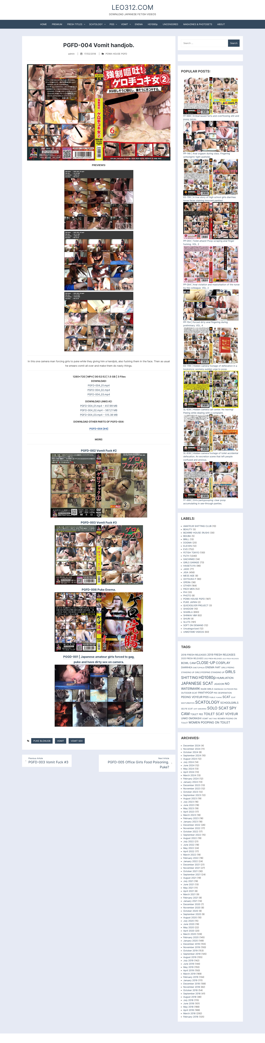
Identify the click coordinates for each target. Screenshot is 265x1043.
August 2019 (189, 957)
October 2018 (190, 990)
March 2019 (189, 973)
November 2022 (191, 828)
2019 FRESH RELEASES (221, 654)
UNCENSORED (170, 24)
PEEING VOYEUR (191, 697)
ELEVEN (187, 546)
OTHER (187, 585)
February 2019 (190, 977)
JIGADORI (219, 684)
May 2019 (188, 967)
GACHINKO (189, 559)
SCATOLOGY (96, 24)
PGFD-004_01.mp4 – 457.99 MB (98, 405)
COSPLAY (223, 663)
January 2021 (190, 901)
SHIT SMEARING (200, 709)
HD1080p (153, 24)
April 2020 (188, 930)
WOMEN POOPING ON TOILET (209, 722)
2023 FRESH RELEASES (230, 659)
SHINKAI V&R (190, 615)
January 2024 (190, 782)
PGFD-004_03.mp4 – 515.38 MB (99, 414)
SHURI (186, 618)
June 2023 (188, 805)
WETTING (213, 719)
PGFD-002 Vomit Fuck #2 (99, 450)
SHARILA (188, 612)
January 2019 (190, 980)
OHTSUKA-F (189, 579)
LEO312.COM (132, 7)
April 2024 (188, 772)
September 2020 (192, 914)
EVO (185, 549)
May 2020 (188, 927)
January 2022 (190, 861)
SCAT (226, 697)
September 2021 (192, 874)
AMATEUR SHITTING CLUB (197, 526)
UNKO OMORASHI (191, 718)
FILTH (186, 555)
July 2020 (188, 920)
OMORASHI (218, 689)
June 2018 (188, 1003)
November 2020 (191, 907)
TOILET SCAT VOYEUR (221, 714)
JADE (186, 569)
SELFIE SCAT (187, 709)
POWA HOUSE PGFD (116, 53)
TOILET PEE (196, 714)
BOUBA (187, 536)
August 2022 (190, 838)
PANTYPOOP (205, 692)
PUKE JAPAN (190, 602)
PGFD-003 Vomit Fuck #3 (99, 522)
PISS (112, 24)
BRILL (186, 539)
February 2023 (191, 818)
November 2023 (191, 788)
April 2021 (188, 891)
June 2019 (188, 963)
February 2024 (191, 778)
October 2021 (190, 871)
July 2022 (188, 841)
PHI (185, 592)
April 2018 (188, 1010)
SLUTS (186, 622)
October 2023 (190, 791)
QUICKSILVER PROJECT (195, 605)
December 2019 (191, 944)
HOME (43, 24)
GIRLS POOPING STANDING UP (209, 672)
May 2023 (188, 808)
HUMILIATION (225, 678)
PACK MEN (189, 588)
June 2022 (188, 844)
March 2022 (189, 854)
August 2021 (189, 877)
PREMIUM (57, 24)
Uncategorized (191, 628)
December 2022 (191, 825)
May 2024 (188, 768)
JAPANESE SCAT (197, 683)
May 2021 (188, 887)
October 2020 (190, 910)
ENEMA (139, 24)
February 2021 (190, 897)
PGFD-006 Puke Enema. (99, 589)
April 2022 (188, 851)
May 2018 (188, 1006)
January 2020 (190, 940)
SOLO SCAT (218, 708)
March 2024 (189, 775)
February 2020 (191, 937)
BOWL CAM (188, 663)
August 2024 (190, 758)
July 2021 (188, 881)
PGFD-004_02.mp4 (99, 390)
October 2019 (190, 950)
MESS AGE (188, 575)
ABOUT (221, 24)
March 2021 (189, 894)
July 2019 (188, 960)
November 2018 (191, 987)
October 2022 (190, 831)
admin (71, 53)
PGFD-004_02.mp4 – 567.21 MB (98, 410)
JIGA (185, 572)
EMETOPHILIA (199, 668)
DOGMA (187, 542)
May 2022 (188, 848)
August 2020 (190, 917)
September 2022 (192, 834)
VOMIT (124, 24)
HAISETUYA (189, 565)
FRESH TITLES (74, 24)
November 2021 (191, 868)
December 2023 (191, 785)
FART (218, 667)
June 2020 (188, 924)
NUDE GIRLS (207, 689)
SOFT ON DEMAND (193, 625)
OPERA (187, 582)
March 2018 (189, 1013)
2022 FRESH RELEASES (213, 659)
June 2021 (188, 884)
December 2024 (191, 745)
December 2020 (191, 904)
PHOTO (187, 595)
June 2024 (188, 765)
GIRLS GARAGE (191, 562)
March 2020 (189, 934)
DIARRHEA (186, 667)
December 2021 (191, 864)
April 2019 (188, 970)
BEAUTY (187, 529)
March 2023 (189, 815)
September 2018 (192, 993)
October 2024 (190, 752)
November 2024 (191, 748)
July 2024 (188, 762)
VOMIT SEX (77, 740)
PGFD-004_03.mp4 (99, 394)
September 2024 (192, 755)
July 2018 (188, 1000)
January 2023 (190, 821)
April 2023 (188, 811)
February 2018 (190, 1016)
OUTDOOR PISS (230, 689)
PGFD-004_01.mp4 (99, 385)
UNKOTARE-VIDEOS (193, 631)
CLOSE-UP (205, 662)
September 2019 (192, 953)
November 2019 (191, 947)
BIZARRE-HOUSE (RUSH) (196, 532)
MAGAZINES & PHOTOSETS (197, 24)
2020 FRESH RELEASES (192, 658)
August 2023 (190, 798)
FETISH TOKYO (191, 552)
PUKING (219, 697)
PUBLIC (212, 697)
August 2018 (189, 996)
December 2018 (191, 983)
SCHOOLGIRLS (229, 702)
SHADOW (188, 608)
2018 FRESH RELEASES (194, 654)
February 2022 (191, 858)
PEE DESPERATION (223, 693)
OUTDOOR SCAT (189, 693)
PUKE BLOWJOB (41, 740)
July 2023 (188, 801)
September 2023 (192, 795)
